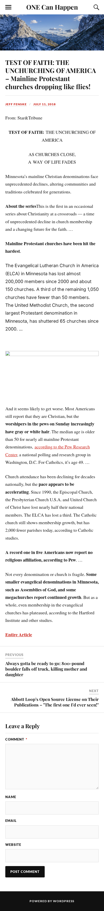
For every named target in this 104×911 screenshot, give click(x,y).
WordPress (63, 901)
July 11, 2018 (44, 104)
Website (13, 845)
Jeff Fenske (16, 104)
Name (10, 797)
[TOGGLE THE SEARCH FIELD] (96, 7)
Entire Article (18, 634)
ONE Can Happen (52, 7)
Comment (16, 739)
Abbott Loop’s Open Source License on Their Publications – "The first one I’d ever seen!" (55, 701)
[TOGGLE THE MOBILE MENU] (8, 7)
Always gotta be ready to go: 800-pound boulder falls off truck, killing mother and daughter (46, 669)
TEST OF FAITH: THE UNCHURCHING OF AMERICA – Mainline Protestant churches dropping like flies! (50, 74)
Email (11, 821)
